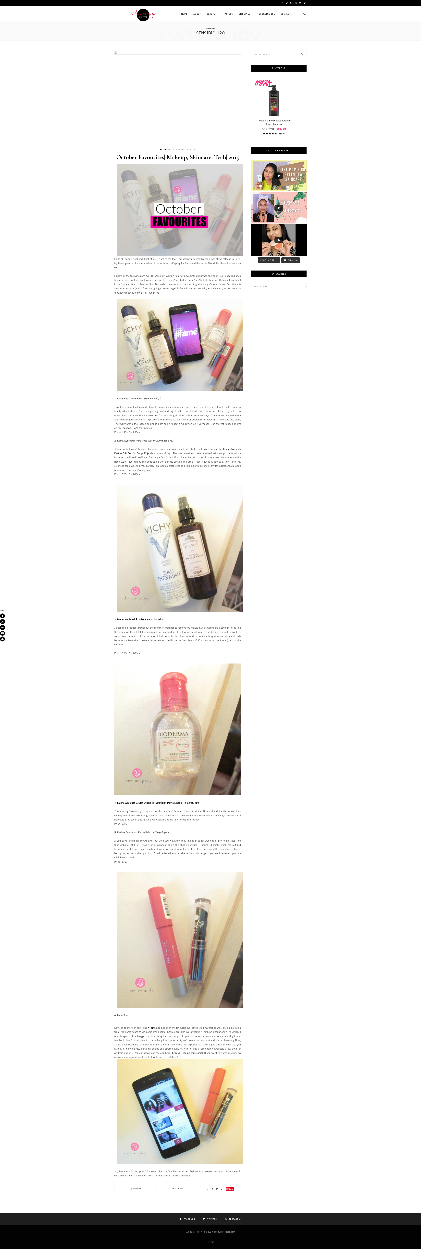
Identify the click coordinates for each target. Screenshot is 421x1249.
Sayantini (137, 1188)
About (197, 13)
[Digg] (2, 627)
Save (231, 1189)
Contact (285, 13)
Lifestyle (244, 13)
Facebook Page (130, 427)
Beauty (211, 13)
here (122, 857)
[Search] (305, 13)
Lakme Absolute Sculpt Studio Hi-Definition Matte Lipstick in (152, 802)
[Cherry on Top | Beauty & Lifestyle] (142, 14)
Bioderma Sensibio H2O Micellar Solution (140, 619)
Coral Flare (193, 802)
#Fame (152, 1027)
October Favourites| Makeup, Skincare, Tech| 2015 (177, 157)
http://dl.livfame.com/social (187, 1052)
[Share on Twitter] (217, 1189)
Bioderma (165, 149)
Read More (178, 1188)
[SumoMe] (2, 639)
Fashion (228, 13)
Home (184, 13)
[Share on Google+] (222, 1189)
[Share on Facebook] (212, 1189)
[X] (2, 621)
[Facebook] (2, 615)
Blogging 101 (267, 13)
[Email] (2, 633)
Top (212, 1242)
